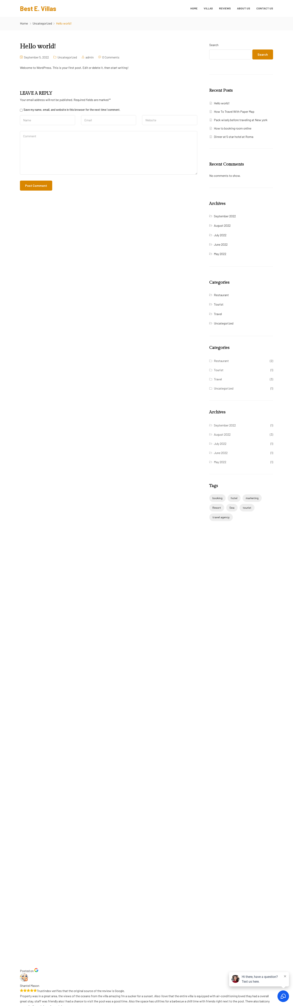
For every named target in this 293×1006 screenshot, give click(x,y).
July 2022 (220, 235)
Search (213, 45)
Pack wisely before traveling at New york (240, 120)
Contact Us (264, 8)
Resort (216, 507)
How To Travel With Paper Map (234, 111)
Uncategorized (42, 23)
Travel (218, 314)
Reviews (225, 8)
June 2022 (221, 244)
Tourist (218, 304)
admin (90, 57)
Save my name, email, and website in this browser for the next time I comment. (72, 109)
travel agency (221, 517)
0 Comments (110, 57)
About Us (243, 8)
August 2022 (222, 225)
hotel (234, 498)
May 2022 (220, 254)
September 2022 (225, 216)
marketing (252, 498)
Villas (208, 8)
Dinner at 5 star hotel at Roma (233, 136)
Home (194, 8)
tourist (247, 507)
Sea (231, 507)
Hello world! (222, 103)
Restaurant (221, 295)
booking (217, 498)
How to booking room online (232, 128)
